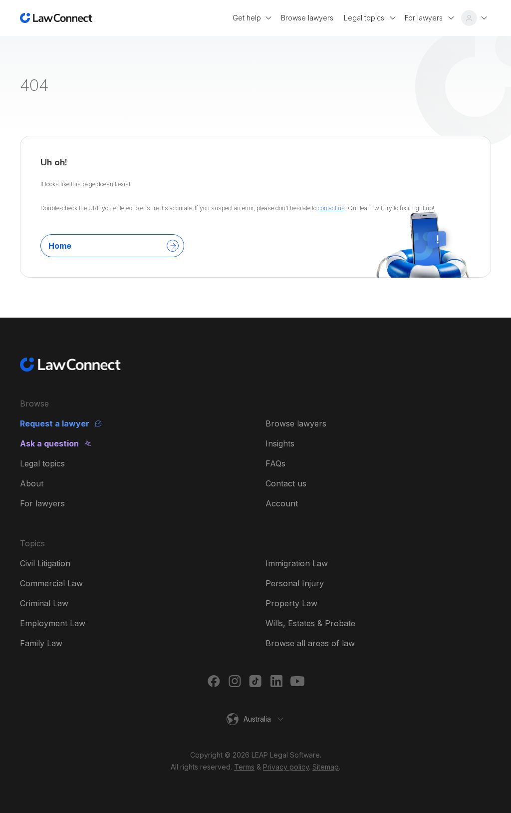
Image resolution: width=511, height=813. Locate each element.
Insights (279, 443)
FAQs (275, 463)
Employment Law (52, 623)
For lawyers (42, 503)
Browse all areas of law (310, 643)
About (31, 483)
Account (281, 503)
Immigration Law (296, 563)
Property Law (291, 603)
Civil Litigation (45, 563)
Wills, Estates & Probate (310, 623)
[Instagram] (235, 681)
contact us (331, 208)
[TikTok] (255, 681)
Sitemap (325, 767)
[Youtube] (297, 681)
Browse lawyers (295, 423)
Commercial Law (51, 583)
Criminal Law (44, 603)
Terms (244, 767)
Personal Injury (294, 583)
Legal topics (42, 463)
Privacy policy (286, 767)
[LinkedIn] (276, 681)
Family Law (41, 643)
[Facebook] (214, 681)
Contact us (285, 483)
